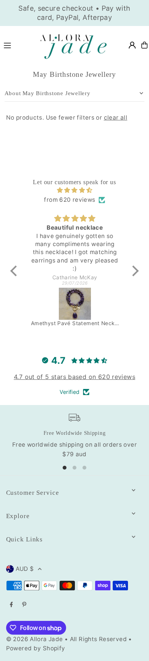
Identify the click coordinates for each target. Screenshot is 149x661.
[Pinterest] (24, 605)
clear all (115, 117)
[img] (74, 190)
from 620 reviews (69, 199)
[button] (15, 271)
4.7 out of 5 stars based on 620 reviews (74, 377)
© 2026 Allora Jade (34, 639)
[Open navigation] (16, 45)
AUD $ (25, 568)
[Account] (132, 45)
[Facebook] (11, 605)
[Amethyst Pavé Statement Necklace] (75, 304)
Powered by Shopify (35, 648)
